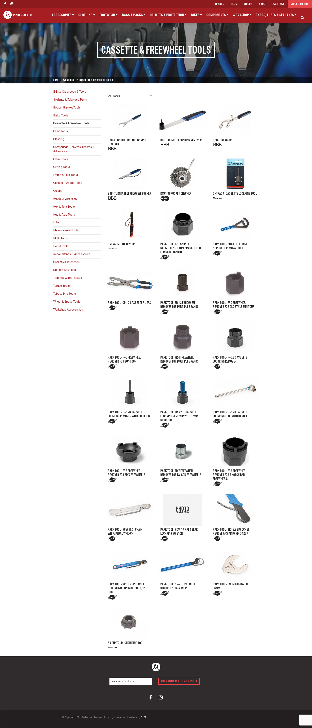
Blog (234, 4)
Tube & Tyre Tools (64, 293)
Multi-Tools (60, 238)
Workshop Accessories (68, 309)
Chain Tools (60, 131)
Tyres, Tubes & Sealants (275, 15)
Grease (57, 190)
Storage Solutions (64, 270)
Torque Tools (61, 285)
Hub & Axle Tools (64, 214)
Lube (56, 222)
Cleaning (58, 139)
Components (216, 15)
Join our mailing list (178, 681)
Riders (248, 4)
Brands (219, 4)
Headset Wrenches (65, 198)
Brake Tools (60, 115)
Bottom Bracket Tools (67, 107)
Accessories (62, 15)
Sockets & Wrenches (66, 262)
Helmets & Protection (167, 15)
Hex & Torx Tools (64, 206)
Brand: (111, 90)
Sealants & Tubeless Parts (70, 99)
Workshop (241, 15)
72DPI (144, 717)
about (263, 4)
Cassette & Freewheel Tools (71, 123)
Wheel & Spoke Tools (66, 301)
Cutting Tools (61, 167)
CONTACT (278, 4)
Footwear (107, 15)
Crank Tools (60, 159)
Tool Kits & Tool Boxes (67, 278)
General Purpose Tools (67, 183)
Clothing (85, 15)
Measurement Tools (66, 230)
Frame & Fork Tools (65, 175)
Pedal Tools (60, 246)
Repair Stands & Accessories (71, 254)
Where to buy (300, 4)
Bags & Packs (133, 15)
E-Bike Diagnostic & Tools (69, 91)
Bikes (195, 15)
